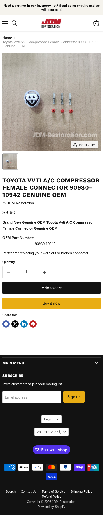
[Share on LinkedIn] (24, 324)
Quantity (8, 262)
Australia (49, 432)
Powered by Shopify (51, 507)
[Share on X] (15, 324)
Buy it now (51, 303)
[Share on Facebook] (6, 324)
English (49, 419)
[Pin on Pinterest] (33, 324)
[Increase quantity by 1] (45, 272)
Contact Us (28, 491)
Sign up (74, 397)
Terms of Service (53, 491)
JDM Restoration (20, 203)
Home (7, 38)
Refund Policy (51, 496)
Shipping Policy (81, 491)
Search (11, 491)
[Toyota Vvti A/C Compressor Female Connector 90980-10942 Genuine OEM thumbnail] (10, 161)
